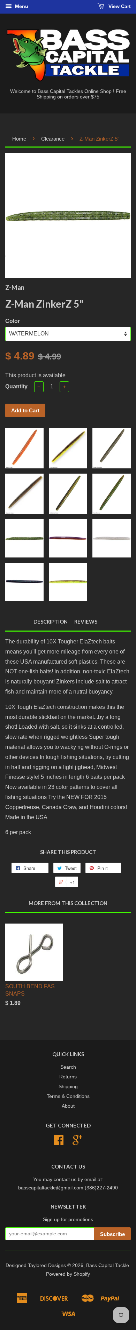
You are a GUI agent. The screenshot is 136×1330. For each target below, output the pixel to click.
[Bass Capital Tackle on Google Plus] (77, 1142)
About (68, 1106)
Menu (21, 6)
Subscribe (112, 1234)
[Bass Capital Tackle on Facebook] (58, 1142)
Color (12, 321)
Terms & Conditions (68, 1096)
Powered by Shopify (68, 1274)
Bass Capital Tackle (107, 1265)
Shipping (68, 1086)
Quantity (16, 386)
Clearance (53, 139)
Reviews (85, 621)
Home (19, 139)
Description (50, 621)
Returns (68, 1076)
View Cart (119, 6)
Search (68, 1067)
